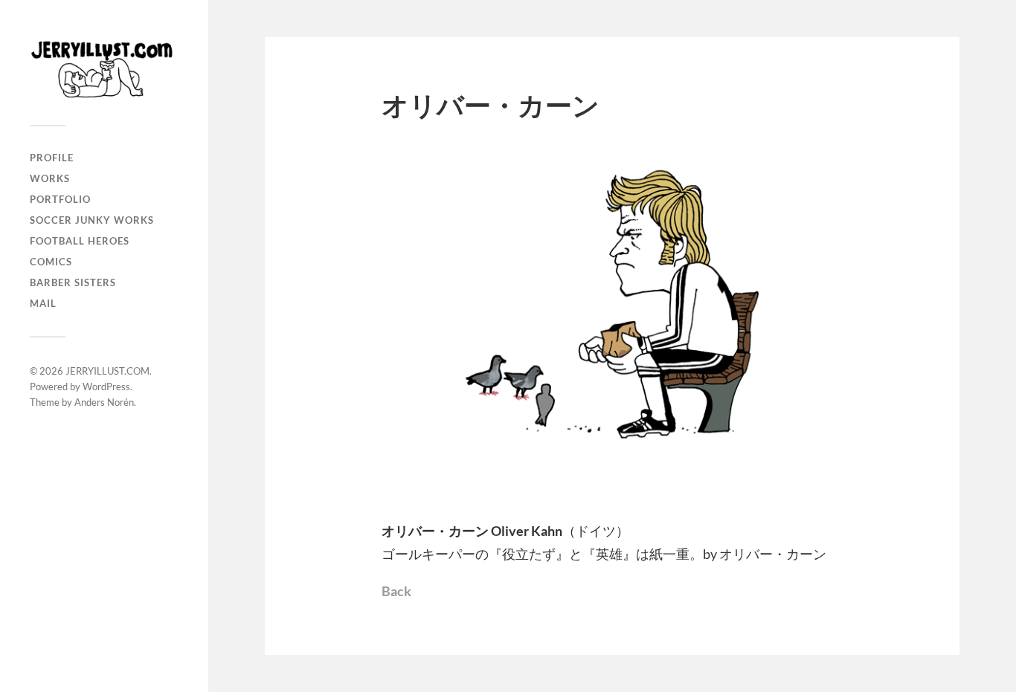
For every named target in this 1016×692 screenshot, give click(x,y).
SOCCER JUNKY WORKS (92, 220)
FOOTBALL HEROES (79, 241)
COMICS (51, 262)
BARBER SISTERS (73, 282)
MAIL (43, 303)
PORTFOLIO (60, 199)
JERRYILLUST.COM (107, 371)
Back (396, 591)
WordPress (106, 386)
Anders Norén (104, 402)
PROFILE (52, 158)
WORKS (50, 178)
